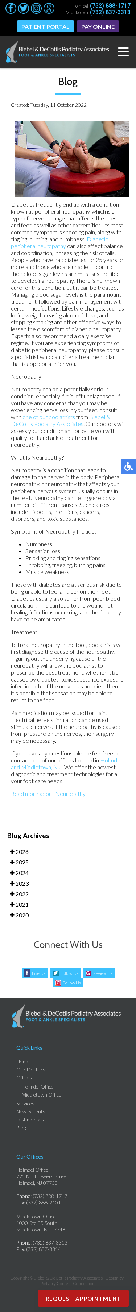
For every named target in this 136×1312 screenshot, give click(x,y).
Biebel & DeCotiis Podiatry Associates (60, 420)
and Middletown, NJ (36, 767)
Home (22, 1061)
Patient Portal (45, 26)
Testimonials (30, 1119)
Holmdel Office (38, 1086)
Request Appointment (83, 1298)
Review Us (102, 973)
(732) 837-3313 (110, 12)
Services (25, 1103)
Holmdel (110, 760)
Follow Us (69, 973)
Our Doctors (30, 1069)
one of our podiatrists (48, 416)
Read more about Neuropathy (48, 793)
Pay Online (98, 26)
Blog (21, 1127)
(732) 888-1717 (110, 6)
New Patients (30, 1111)
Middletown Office (41, 1095)
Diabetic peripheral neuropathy (59, 242)
